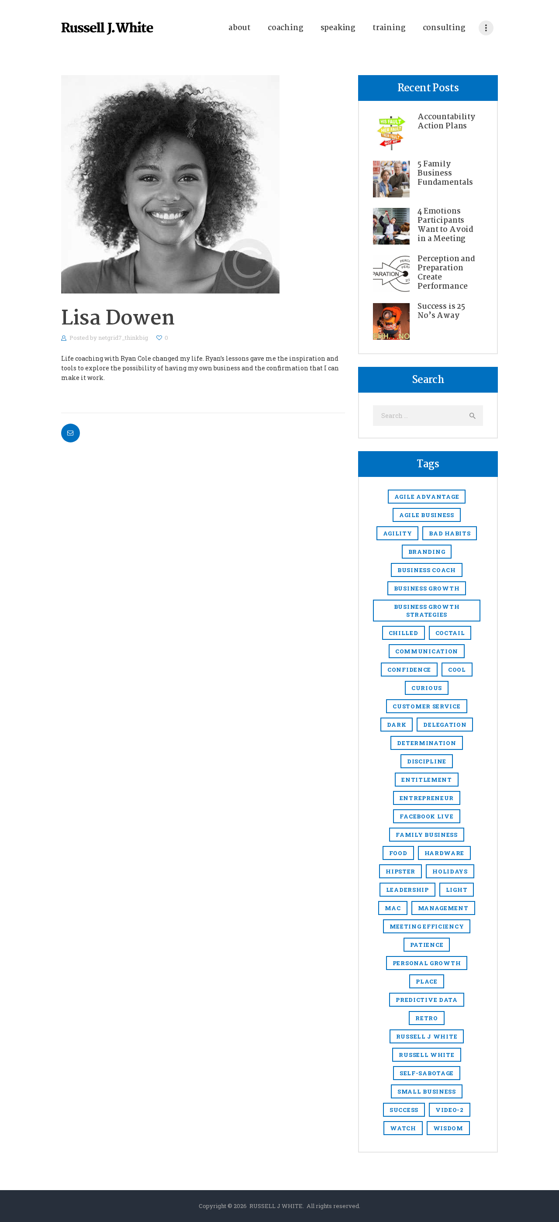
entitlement (426, 780)
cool (457, 669)
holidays (450, 871)
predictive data (427, 1000)
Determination (426, 743)
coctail (450, 633)
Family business (427, 835)
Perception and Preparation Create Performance (446, 273)
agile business (426, 515)
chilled (403, 633)
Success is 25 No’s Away (441, 311)
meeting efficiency (427, 926)
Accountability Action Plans (446, 122)
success (404, 1110)
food (398, 853)
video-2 (449, 1110)
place (427, 981)
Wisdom (448, 1128)
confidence (409, 669)
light (457, 890)
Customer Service (426, 706)
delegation (444, 724)
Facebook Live (426, 816)
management (443, 908)
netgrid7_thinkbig (123, 338)
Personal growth (427, 963)
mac (392, 908)
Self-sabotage (427, 1073)
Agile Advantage (426, 497)
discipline (426, 761)
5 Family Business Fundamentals (445, 173)
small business (426, 1091)
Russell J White (427, 1036)
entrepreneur (427, 798)
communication (426, 651)
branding (426, 552)
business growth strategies (427, 610)
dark (397, 724)
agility (397, 533)
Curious (426, 688)
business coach (426, 570)
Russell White (426, 1055)
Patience (427, 945)
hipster (400, 871)
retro (426, 1018)
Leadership (407, 890)
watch (403, 1128)
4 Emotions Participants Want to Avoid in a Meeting (445, 225)
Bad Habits (449, 533)
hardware (444, 853)
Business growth (427, 588)
